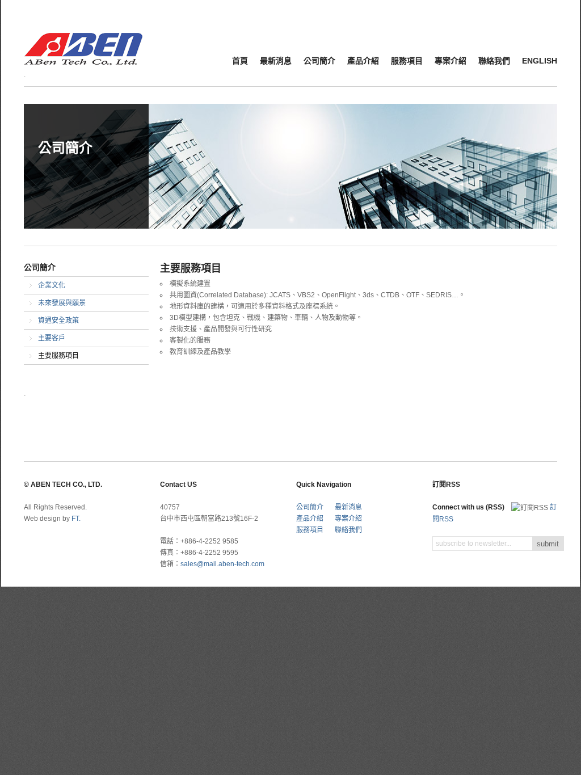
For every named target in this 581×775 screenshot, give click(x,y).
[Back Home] (83, 41)
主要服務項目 (58, 356)
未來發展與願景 (62, 303)
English (539, 60)
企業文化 (51, 285)
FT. (76, 519)
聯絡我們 (494, 60)
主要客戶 (51, 338)
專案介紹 (450, 60)
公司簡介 (319, 60)
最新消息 (276, 60)
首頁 (240, 60)
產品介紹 (363, 60)
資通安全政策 (58, 321)
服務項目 (407, 60)
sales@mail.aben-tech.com (222, 564)
